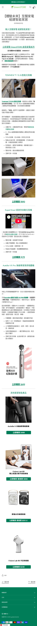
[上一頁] (3, 2)
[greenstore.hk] (18, 7)
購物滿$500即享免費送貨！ (18, 2)
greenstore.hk (15, 617)
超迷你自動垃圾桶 (11, 234)
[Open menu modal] (3, 7)
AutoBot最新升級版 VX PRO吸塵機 (16, 298)
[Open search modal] (30, 7)
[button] (5, 625)
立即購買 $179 (18, 257)
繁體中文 (6, 614)
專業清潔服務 (9, 61)
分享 (5, 575)
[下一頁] (34, 2)
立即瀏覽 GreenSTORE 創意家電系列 (18, 46)
